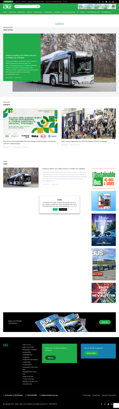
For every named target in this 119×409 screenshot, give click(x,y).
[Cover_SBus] (104, 264)
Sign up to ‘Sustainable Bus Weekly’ (36, 1)
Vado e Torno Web (28, 347)
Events (73, 145)
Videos (83, 12)
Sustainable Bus (27, 355)
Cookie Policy (96, 395)
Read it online (91, 353)
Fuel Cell (29, 12)
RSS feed (65, 1)
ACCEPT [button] (55, 209)
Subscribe (105, 322)
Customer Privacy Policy (108, 395)
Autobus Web (27, 352)
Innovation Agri (27, 384)
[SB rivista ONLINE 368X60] (97, 6)
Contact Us (23, 1)
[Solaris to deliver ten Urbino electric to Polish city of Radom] (64, 63)
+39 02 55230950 (31, 395)
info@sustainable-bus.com (49, 395)
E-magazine (8, 1)
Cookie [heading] (59, 200)
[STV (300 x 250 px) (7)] (104, 201)
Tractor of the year (28, 379)
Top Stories (12, 12)
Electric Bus (21, 12)
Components (48, 12)
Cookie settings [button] (62, 209)
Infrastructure (38, 12)
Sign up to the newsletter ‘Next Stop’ (53, 1)
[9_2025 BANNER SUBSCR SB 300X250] (104, 178)
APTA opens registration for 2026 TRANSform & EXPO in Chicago (84, 141)
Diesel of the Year (28, 376)
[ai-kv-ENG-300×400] (104, 230)
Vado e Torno (27, 345)
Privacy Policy (87, 395)
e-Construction (27, 365)
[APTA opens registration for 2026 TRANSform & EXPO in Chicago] (88, 123)
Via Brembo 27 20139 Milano (14, 395)
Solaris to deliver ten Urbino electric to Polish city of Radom (21, 56)
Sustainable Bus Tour (93, 12)
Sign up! (50, 358)
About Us (18, 1)
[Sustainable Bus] (7, 6)
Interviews (57, 12)
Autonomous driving (68, 12)
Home (5, 12)
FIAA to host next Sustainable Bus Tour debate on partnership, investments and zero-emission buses (29, 142)
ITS (78, 12)
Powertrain (26, 357)
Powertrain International (30, 359)
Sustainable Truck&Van (30, 350)
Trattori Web (27, 362)
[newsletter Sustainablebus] (104, 293)
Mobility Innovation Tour (30, 381)
